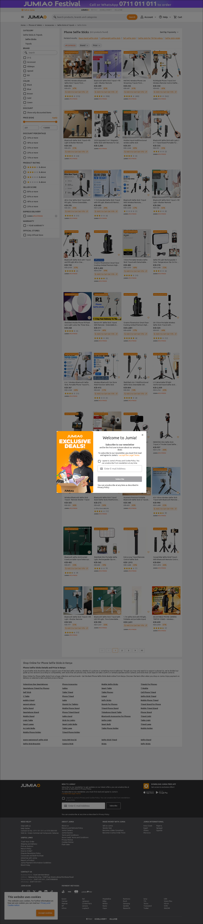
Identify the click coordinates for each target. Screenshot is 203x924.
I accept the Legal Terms (129, 455)
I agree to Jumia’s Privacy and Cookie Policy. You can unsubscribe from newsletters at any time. (120, 462)
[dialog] (101, 462)
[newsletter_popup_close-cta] (142, 435)
